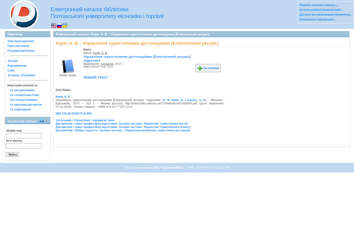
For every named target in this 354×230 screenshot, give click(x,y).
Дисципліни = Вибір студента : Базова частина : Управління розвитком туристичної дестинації (123, 130)
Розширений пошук (21, 50)
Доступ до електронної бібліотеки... (326, 14)
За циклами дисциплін (26, 104)
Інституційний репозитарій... (321, 10)
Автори (12, 61)
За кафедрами (20, 109)
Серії (10, 70)
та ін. (202, 100)
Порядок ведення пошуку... (318, 5)
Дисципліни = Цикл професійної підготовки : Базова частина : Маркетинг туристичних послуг (122, 123)
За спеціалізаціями (23, 100)
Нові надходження (20, 41)
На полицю (211, 68)
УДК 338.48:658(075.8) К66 (74, 113)
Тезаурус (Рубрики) (21, 75)
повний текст (95, 77)
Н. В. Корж (170, 100)
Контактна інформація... (317, 19)
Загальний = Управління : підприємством (85, 120)
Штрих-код (14, 130)
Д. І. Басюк (189, 100)
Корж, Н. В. (100, 53)
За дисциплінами (22, 90)
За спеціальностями (24, 95)
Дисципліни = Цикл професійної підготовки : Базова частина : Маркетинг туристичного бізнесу (123, 127)
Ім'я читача (14, 140)
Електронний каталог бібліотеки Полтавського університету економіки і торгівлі (107, 12)
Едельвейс (107, 63)
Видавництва (16, 65)
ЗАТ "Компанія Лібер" (169, 167)
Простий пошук (18, 46)
